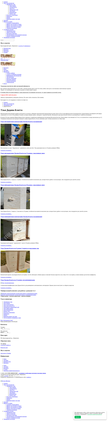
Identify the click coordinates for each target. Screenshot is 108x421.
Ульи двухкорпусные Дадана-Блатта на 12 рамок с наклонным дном (23, 153)
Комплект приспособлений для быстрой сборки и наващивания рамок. (18, 294)
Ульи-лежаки (12, 5)
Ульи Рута (11, 8)
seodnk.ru (29, 377)
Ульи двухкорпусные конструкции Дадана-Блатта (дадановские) (21, 121)
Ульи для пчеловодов (9, 3)
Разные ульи (12, 13)
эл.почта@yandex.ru (6, 345)
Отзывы (6, 52)
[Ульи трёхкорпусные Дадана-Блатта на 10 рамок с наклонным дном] (15, 208)
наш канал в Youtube (6, 353)
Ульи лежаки (7, 303)
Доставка (6, 70)
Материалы (6, 71)
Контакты (6, 67)
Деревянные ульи (10, 4)
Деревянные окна (10, 31)
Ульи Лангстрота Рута (9, 305)
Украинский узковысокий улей (11, 307)
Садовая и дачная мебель (12, 23)
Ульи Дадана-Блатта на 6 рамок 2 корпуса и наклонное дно (20, 248)
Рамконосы (9, 16)
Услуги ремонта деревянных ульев (12, 317)
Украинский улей (13, 9)
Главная (5, 1)
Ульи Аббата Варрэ (8, 308)
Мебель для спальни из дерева (14, 25)
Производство (7, 48)
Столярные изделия (8, 29)
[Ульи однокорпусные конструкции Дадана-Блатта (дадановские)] (15, 240)
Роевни (8, 17)
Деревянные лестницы (9, 37)
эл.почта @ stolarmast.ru (24, 45)
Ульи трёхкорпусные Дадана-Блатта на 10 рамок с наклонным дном (23, 185)
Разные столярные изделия (13, 36)
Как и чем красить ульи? (7, 320)
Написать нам (4, 347)
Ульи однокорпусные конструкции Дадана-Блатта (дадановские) (21, 216)
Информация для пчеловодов (13, 75)
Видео (5, 83)
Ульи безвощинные (8, 309)
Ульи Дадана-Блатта (9, 304)
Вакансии (6, 49)
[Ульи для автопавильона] (7, 283)
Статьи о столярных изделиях (13, 74)
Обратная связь (4, 60)
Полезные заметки (11, 79)
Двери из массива (10, 32)
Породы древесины (11, 78)
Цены (5, 69)
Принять (78, 417)
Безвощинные (12, 12)
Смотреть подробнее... (6, 150)
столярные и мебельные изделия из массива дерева (32, 373)
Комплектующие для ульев (13, 19)
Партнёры (6, 51)
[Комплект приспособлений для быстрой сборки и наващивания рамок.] (19, 293)
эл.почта (6, 375)
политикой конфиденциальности (94, 414)
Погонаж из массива (11, 33)
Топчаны (6, 20)
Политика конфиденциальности (12, 370)
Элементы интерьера (11, 28)
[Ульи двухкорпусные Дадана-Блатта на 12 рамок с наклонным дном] (15, 177)
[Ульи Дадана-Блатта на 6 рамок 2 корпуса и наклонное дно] (15, 272)
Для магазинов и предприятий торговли (16, 34)
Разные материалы (11, 81)
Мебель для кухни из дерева (13, 27)
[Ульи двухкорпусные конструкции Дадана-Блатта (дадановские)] (15, 145)
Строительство (10, 82)
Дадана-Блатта (13, 7)
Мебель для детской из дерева (13, 24)
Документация (10, 77)
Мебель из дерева (8, 21)
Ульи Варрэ (12, 11)
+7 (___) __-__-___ (5, 58)
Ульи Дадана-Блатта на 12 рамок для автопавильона (18, 280)
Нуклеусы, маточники (12, 15)
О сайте (5, 369)
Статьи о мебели (10, 73)
